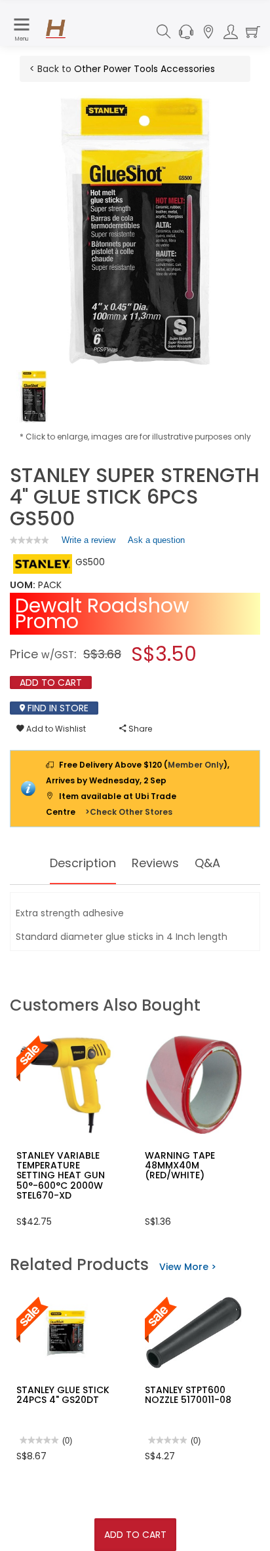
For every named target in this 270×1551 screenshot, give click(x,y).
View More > (187, 1266)
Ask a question (156, 540)
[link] (29, 540)
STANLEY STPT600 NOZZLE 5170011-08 (188, 1394)
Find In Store (56, 708)
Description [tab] (83, 863)
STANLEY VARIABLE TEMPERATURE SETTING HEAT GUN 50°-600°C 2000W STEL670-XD (60, 1176)
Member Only (195, 764)
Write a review (88, 543)
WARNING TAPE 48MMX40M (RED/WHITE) (180, 1165)
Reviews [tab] (155, 863)
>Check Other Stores (128, 811)
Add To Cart (135, 1534)
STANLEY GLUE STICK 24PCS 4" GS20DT (62, 1394)
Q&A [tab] (207, 863)
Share (139, 728)
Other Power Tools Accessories (144, 68)
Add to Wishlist (55, 728)
